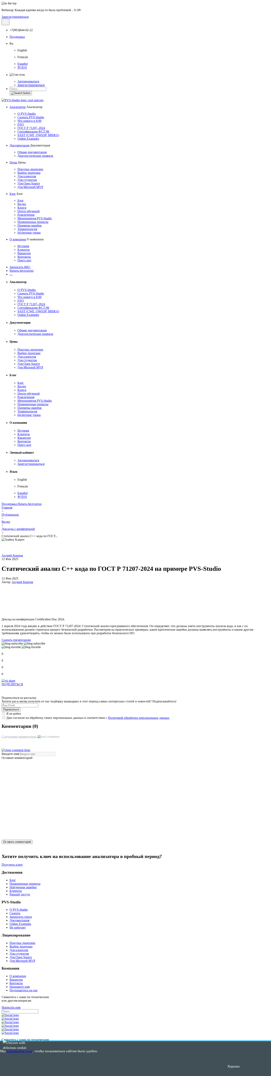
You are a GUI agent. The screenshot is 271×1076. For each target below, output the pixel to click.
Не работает (18, 927)
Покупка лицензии (30, 169)
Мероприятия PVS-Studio (34, 218)
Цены (13, 162)
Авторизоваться (28, 81)
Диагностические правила (35, 155)
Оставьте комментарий (17, 757)
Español (22, 63)
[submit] (21, 93)
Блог (13, 193)
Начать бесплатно (22, 270)
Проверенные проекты (32, 222)
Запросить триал (21, 916)
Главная (7, 507)
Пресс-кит (24, 260)
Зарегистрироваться (15, 16)
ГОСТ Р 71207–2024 (31, 128)
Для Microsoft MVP (30, 187)
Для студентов (27, 180)
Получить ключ (12, 864)
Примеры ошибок (29, 225)
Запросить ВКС (20, 267)
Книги (21, 207)
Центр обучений (28, 211)
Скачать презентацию (16, 640)
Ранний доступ (20, 894)
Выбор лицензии (28, 172)
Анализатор (18, 107)
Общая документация (32, 152)
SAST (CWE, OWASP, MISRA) (38, 135)
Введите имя (10, 754)
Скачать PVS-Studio (30, 117)
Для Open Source (28, 183)
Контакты (24, 256)
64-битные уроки (29, 232)
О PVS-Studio (26, 113)
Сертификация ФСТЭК (33, 131)
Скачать (15, 913)
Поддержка (17, 36)
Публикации (10, 514)
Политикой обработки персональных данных (138, 717)
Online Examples (28, 138)
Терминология (27, 229)
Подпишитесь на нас (24, 990)
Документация (19, 145)
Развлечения (25, 214)
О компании (18, 239)
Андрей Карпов (12, 555)
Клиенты (23, 249)
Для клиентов (26, 176)
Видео (21, 204)
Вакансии (24, 253)
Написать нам (11, 1007)
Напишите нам (20, 986)
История (23, 246)
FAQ (20, 124)
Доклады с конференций (18, 529)
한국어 (22, 67)
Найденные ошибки (23, 887)
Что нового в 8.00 (29, 120)
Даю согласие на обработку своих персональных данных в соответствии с (87, 717)
